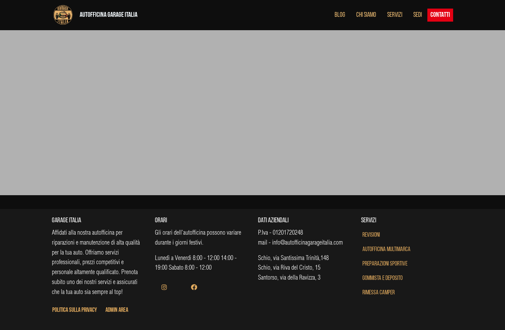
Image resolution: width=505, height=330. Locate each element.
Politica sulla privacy (74, 310)
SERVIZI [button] (394, 15)
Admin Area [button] (116, 310)
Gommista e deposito (382, 278)
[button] (164, 288)
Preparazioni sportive (384, 264)
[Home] (63, 16)
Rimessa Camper (378, 293)
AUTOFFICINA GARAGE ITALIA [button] (108, 15)
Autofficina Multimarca (386, 250)
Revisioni (371, 235)
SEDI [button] (417, 15)
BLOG (340, 15)
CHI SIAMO (366, 15)
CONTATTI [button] (440, 15)
